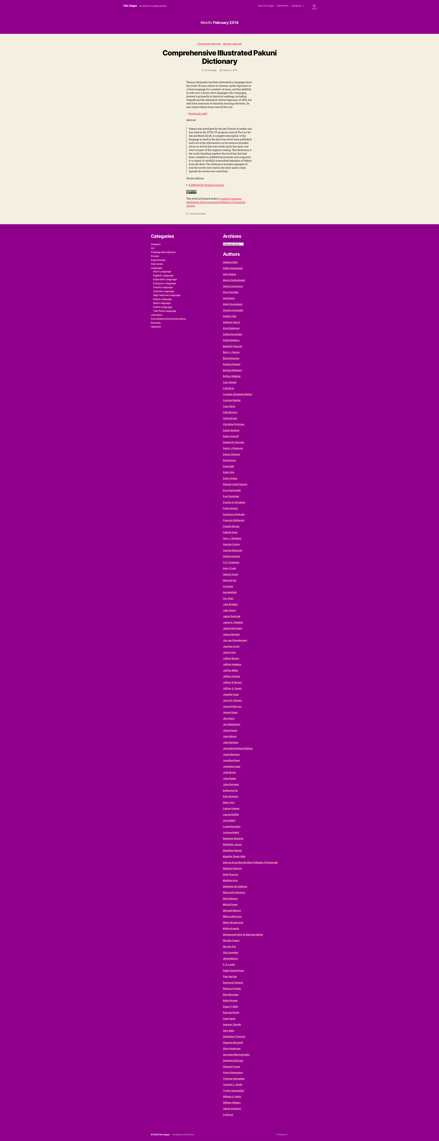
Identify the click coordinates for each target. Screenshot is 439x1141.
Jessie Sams (230, 712)
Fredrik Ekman (231, 526)
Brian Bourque (231, 358)
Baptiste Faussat (232, 346)
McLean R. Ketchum (234, 892)
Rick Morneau (230, 994)
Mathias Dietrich (232, 868)
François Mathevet (233, 520)
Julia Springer (231, 784)
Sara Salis (228, 1030)
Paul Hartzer (230, 976)
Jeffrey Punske (231, 676)
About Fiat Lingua (266, 5)
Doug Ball (228, 466)
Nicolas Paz (229, 946)
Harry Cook (229, 568)
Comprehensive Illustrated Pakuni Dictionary (219, 57)
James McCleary (232, 628)
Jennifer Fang (231, 694)
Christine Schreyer (234, 424)
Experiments (158, 260)
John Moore (230, 736)
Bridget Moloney (232, 370)
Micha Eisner (230, 904)
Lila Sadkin (229, 820)
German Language (163, 291)
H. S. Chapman (231, 562)
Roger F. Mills (230, 1006)
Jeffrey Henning (232, 664)
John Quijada (230, 742)
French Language (163, 287)
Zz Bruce (228, 1114)
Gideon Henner (231, 556)
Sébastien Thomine (234, 1036)
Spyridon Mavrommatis (236, 1054)
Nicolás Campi (231, 940)
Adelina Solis (230, 262)
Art (153, 248)
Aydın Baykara (231, 340)
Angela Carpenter (233, 310)
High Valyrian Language (166, 295)
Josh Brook (229, 772)
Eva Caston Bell (232, 490)
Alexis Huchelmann (234, 280)
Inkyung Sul (229, 580)
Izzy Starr (228, 598)
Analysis (156, 244)
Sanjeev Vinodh (232, 1024)
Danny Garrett (231, 436)
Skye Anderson (232, 1048)
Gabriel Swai (230, 532)
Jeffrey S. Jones (232, 688)
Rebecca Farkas (232, 988)
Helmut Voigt (230, 574)
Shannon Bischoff (233, 1042)
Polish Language (162, 307)
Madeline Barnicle (233, 838)
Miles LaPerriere (232, 916)
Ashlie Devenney (232, 334)
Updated (156, 326)
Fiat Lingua (130, 5)
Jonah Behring (231, 754)
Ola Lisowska (230, 952)
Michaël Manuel (232, 910)
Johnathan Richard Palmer (238, 748)
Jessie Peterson (232, 706)
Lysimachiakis (231, 832)
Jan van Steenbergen (235, 640)
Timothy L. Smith (232, 1084)
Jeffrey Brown (231, 658)
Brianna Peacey (231, 364)
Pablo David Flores (233, 970)
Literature (156, 315)
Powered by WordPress (183, 1134)
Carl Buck (228, 388)
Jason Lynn (229, 652)
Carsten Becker (232, 400)
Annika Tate (229, 316)
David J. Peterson (233, 448)
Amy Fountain (230, 292)
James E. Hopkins (233, 622)
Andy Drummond (232, 304)
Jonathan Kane (231, 760)
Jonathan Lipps (231, 766)
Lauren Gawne (231, 808)
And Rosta (229, 298)
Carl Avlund (229, 382)
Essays (155, 256)
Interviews (157, 264)
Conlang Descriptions (209, 44)
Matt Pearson (230, 874)
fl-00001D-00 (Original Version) (206, 185)
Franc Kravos (230, 508)
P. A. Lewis (229, 964)
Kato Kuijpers (230, 796)
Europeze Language (164, 283)
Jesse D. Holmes (232, 700)
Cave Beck (229, 406)
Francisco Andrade (234, 514)
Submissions (282, 5)
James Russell (231, 634)
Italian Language (162, 299)
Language (156, 268)
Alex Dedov (229, 274)
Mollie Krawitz (231, 928)
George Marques (232, 550)
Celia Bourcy (230, 412)
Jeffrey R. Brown (232, 682)
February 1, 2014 (230, 70)
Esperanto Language (165, 279)
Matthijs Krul (230, 880)
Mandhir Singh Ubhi (234, 856)
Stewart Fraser (231, 1066)
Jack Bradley (230, 604)
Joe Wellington (231, 724)
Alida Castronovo (233, 286)
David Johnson (231, 454)
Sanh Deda (229, 1018)
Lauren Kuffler (231, 814)
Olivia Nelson (230, 958)
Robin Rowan (230, 1000)
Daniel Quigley (231, 430)
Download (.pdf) (198, 113)
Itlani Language (162, 303)
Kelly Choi (228, 802)
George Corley (231, 544)
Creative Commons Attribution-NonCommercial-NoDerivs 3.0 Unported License (215, 202)
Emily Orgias (230, 478)
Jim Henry (229, 718)
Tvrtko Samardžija (233, 1090)
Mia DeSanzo (230, 898)
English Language (232, 44)
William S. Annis (232, 1096)
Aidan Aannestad (233, 268)
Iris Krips (228, 586)
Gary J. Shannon (232, 538)
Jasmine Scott (231, 646)
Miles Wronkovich (233, 922)
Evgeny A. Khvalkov (234, 502)
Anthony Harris (231, 322)
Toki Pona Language (164, 311)
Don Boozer (229, 460)
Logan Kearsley (232, 826)
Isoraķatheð (230, 592)
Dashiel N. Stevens (233, 442)
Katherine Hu (230, 790)
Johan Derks (230, 730)
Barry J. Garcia (231, 352)
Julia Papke (229, 778)
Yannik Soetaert (232, 1108)
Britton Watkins (232, 376)
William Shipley (232, 1102)
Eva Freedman (231, 496)
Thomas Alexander (198, 214)
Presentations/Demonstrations (168, 318)
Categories (296, 5)
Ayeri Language (162, 271)
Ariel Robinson (231, 328)
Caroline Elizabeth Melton (237, 394)
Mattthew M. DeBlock (235, 886)
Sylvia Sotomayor (233, 1072)
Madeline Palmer (232, 850)
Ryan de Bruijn (231, 1012)
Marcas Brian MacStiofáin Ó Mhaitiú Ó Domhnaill (250, 862)
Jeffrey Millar (230, 670)
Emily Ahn (228, 472)
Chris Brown (230, 418)
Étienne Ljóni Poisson (235, 484)
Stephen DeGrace (233, 1060)
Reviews (156, 322)
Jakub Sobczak (231, 616)
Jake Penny (229, 610)
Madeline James (232, 844)
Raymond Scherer (233, 982)
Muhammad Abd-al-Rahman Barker (243, 934)
